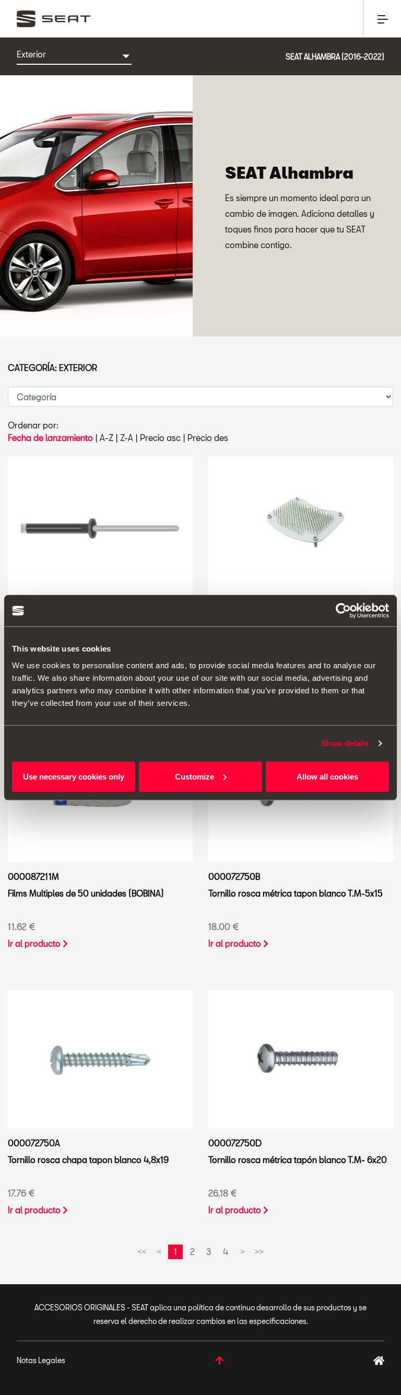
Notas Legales (41, 1360)
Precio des (207, 438)
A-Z (106, 438)
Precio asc (160, 438)
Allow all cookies (327, 776)
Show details (345, 743)
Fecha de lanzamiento (50, 438)
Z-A (126, 438)
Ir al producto (35, 943)
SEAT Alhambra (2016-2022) (335, 56)
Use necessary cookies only (73, 776)
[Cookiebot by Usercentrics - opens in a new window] (343, 611)
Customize (194, 776)
